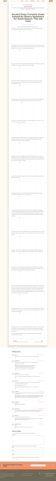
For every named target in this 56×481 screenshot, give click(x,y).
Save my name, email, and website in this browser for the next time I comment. (26, 457)
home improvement (29, 24)
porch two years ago (20, 45)
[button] (47, 1)
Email (13, 450)
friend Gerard (42, 120)
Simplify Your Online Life (50, 473)
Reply (15, 357)
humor (33, 24)
